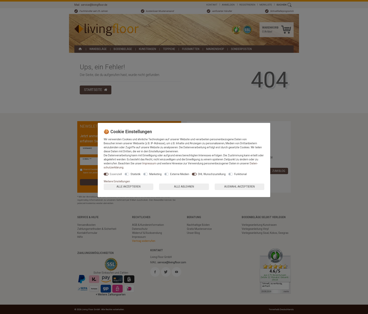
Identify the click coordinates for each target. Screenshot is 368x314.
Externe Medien (179, 174)
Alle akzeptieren (128, 186)
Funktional (240, 174)
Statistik (135, 174)
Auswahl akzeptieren (239, 186)
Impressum (149, 163)
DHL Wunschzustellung (212, 174)
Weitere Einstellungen (117, 181)
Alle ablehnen (184, 186)
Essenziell (116, 174)
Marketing (155, 174)
